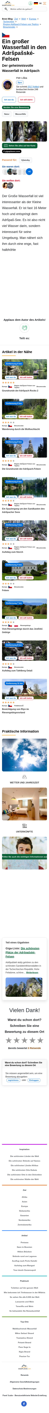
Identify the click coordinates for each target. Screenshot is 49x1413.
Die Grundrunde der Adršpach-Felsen (21, 469)
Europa (4, 386)
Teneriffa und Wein (24, 1306)
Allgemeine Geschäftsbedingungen (24, 1382)
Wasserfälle (20, 114)
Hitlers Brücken (24, 1252)
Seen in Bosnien (24, 1247)
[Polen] (17, 625)
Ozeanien (24, 1215)
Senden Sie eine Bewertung (16, 107)
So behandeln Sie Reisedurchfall (24, 1311)
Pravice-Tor (24, 1356)
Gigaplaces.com (8, 3)
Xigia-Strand (24, 1352)
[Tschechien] (11, 386)
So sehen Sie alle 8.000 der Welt (24, 1297)
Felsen (5, 590)
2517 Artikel (33, 87)
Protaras (24, 1242)
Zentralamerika (24, 1225)
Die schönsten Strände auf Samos (24, 1161)
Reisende (24, 1375)
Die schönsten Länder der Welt (24, 1156)
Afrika (24, 1197)
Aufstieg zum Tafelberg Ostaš (17, 670)
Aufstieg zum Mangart (24, 1265)
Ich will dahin (26, 100)
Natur (6, 114)
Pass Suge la (24, 1347)
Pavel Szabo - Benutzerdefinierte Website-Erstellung (25, 1395)
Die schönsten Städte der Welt (24, 1179)
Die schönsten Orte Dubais (24, 1170)
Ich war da (9, 100)
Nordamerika (24, 1220)
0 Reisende (34, 1048)
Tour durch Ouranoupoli (24, 1270)
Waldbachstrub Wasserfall (25, 1329)
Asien (24, 1202)
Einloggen (34, 1080)
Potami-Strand (24, 1342)
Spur (20, 82)
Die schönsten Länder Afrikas (24, 1165)
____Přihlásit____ (30, 3)
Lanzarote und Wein (24, 1302)
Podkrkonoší (18, 705)
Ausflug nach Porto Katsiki (24, 1261)
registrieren (13, 1080)
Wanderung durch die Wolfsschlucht (21, 429)
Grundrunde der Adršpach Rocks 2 (20, 391)
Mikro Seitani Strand (24, 1333)
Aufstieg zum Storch (12, 552)
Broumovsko (41, 386)
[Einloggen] (24, 328)
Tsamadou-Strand (24, 1338)
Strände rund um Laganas (25, 1256)
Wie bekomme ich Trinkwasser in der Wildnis (24, 1292)
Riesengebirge (25, 625)
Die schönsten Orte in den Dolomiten (24, 1175)
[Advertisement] (24, 284)
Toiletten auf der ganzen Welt (24, 1288)
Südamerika (24, 1211)
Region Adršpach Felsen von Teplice (24, 386)
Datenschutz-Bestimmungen (24, 1389)
